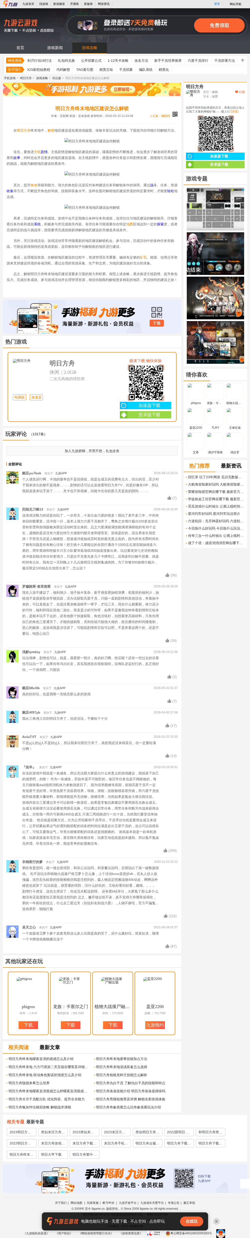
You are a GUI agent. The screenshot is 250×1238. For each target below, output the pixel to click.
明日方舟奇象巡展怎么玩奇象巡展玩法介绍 (128, 1107)
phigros (28, 1006)
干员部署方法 (224, 60)
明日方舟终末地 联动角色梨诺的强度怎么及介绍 (45, 1075)
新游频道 (59, 4)
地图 (129, 224)
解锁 (51, 130)
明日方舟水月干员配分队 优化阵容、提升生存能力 (47, 1099)
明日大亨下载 (51, 1154)
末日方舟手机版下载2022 (116, 1144)
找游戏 (43, 4)
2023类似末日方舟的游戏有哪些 (84, 1133)
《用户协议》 (64, 1233)
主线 (37, 152)
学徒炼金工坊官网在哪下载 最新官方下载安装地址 (216, 499)
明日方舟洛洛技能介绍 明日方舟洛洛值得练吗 (130, 1091)
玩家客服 (93, 1203)
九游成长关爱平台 (152, 1203)
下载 (156, 323)
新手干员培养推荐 (168, 60)
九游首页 (28, 4)
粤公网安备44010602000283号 (191, 1233)
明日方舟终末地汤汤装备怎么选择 (121, 1067)
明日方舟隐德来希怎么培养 (29, 1083)
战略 (147, 1013)
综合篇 (56, 78)
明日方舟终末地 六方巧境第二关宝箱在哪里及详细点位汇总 (49, 1067)
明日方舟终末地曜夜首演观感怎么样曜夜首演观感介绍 (49, 1091)
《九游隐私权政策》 (36, 1233)
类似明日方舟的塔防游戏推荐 (147, 1133)
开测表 (74, 4)
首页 (20, 48)
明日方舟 (26, 78)
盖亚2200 (155, 1006)
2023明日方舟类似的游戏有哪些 (21, 1133)
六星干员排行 (198, 60)
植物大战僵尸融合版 (112, 1006)
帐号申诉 (109, 1203)
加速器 (36, 397)
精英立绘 (106, 70)
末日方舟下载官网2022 (84, 1144)
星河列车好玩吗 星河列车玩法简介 (214, 514)
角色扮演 (63, 1013)
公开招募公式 (91, 60)
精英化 (164, 70)
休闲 (54, 372)
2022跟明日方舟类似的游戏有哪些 (179, 1133)
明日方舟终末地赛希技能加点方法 (121, 1059)
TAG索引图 (84, 70)
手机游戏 (10, 78)
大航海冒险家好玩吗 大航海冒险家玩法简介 (216, 484)
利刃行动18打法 (39, 60)
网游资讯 (104, 4)
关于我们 (61, 1203)
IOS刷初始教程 (38, 70)
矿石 (143, 257)
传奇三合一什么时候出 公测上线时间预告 (216, 536)
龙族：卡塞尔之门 (70, 1006)
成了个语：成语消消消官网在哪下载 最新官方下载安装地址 (216, 543)
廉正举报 (189, 1203)
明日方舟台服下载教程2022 (147, 1144)
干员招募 (126, 70)
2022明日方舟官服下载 (20, 1144)
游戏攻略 (89, 48)
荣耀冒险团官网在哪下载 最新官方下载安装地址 (216, 492)
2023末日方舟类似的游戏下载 (116, 1133)
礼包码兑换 (66, 60)
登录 (217, 4)
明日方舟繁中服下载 (84, 1155)
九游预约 (155, 1025)
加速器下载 (149, 405)
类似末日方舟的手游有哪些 (53, 1133)
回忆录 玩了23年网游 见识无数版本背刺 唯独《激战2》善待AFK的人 (216, 477)
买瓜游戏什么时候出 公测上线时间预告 (216, 506)
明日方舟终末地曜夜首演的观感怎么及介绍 (41, 1059)
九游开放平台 (127, 1203)
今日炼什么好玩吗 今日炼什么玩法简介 (216, 528)
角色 (34, 185)
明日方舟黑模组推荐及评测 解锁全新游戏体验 (130, 1099)
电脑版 (19, 397)
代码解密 (63, 70)
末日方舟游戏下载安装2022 (53, 1144)
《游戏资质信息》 (131, 1233)
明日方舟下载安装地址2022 (210, 1144)
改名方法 (141, 60)
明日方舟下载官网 (179, 1144)
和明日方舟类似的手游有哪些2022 (210, 1133)
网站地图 (77, 1203)
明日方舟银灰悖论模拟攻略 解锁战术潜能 (40, 1107)
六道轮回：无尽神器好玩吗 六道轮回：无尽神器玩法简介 (216, 521)
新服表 (88, 4)
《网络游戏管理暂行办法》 (96, 1233)
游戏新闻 (55, 48)
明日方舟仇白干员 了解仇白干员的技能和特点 (130, 1083)
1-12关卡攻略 (118, 60)
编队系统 (146, 70)
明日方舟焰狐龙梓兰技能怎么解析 (121, 1075)
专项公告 (173, 1203)
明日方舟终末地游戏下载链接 (21, 1155)
